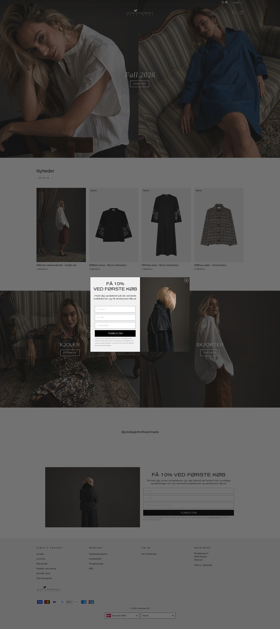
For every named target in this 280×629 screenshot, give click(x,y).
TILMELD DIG (115, 333)
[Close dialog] (186, 280)
